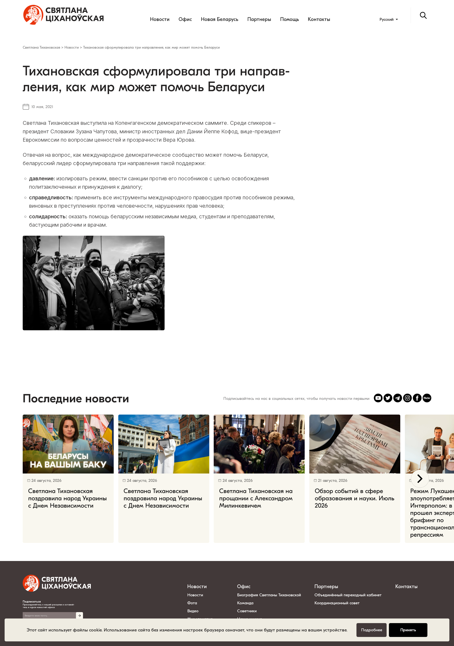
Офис (185, 19)
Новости (160, 19)
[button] (420, 479)
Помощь (289, 19)
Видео (192, 611)
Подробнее (371, 630)
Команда (245, 603)
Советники (247, 611)
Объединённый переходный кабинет (348, 595)
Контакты (319, 19)
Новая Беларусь (219, 19)
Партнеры (259, 19)
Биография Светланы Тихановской (269, 595)
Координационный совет (337, 603)
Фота (192, 603)
